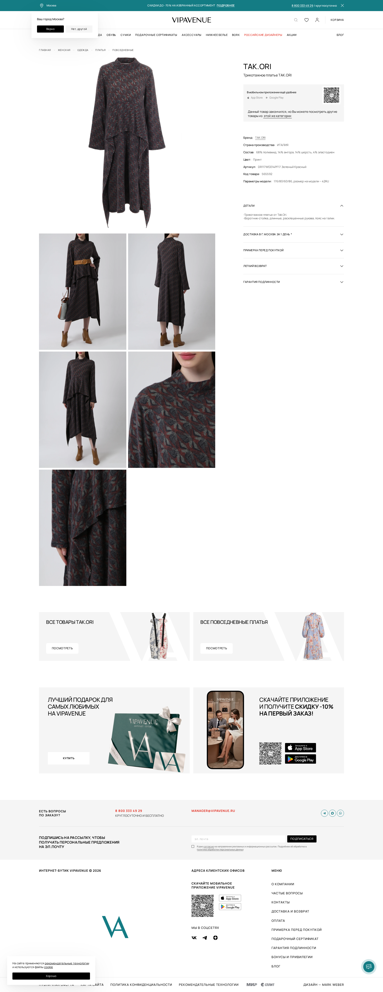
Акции (292, 35)
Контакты (281, 902)
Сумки (126, 35)
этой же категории (277, 116)
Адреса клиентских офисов (218, 870)
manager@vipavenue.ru (213, 811)
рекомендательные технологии (67, 963)
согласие (208, 846)
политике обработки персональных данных (220, 849)
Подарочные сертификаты (156, 35)
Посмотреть (62, 648)
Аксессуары (191, 35)
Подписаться (301, 839)
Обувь (111, 35)
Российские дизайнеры (263, 35)
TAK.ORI (260, 138)
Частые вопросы (287, 893)
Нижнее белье (217, 35)
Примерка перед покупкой (297, 930)
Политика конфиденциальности (141, 985)
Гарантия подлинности (294, 948)
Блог (340, 35)
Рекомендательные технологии (209, 985)
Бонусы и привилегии (292, 957)
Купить (69, 758)
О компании (283, 884)
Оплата (278, 920)
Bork (236, 35)
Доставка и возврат (290, 911)
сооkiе (48, 967)
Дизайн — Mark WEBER (323, 985)
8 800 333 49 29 (302, 5)
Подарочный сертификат (295, 939)
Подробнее (225, 5)
